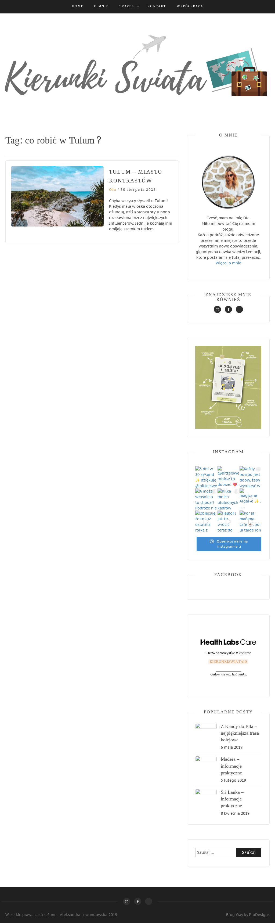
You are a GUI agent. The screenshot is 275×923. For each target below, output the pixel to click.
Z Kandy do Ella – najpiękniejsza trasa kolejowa (240, 733)
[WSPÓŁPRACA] (239, 309)
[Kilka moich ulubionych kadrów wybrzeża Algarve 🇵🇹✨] (228, 499)
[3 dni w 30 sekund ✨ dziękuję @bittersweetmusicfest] (206, 477)
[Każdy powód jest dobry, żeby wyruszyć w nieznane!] (250, 477)
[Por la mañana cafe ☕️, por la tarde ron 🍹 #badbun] (250, 521)
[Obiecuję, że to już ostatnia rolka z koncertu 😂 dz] (206, 521)
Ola (112, 190)
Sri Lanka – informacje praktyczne (232, 799)
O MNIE (101, 6)
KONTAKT (156, 6)
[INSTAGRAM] (217, 309)
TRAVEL (126, 6)
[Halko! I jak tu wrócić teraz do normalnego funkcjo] (228, 521)
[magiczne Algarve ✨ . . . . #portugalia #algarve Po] (250, 499)
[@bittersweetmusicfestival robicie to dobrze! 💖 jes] (228, 477)
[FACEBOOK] (228, 309)
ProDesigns (259, 914)
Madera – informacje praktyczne (231, 766)
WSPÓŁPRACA (190, 6)
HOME (77, 6)
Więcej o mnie (228, 263)
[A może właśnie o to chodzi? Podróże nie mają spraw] (206, 499)
